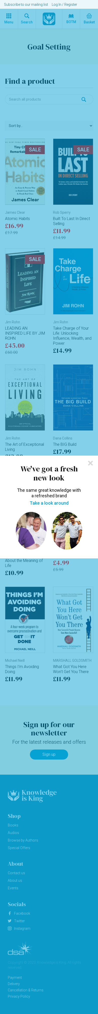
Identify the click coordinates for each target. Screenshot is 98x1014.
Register (70, 5)
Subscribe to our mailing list (26, 5)
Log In (56, 5)
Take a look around (49, 503)
